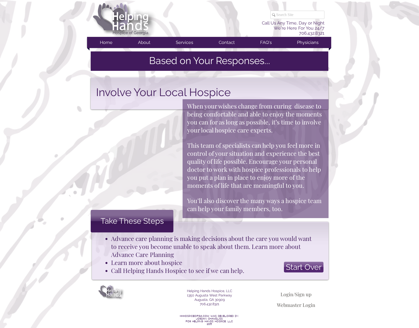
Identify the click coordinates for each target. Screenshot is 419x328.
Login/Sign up (296, 294)
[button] (132, 221)
